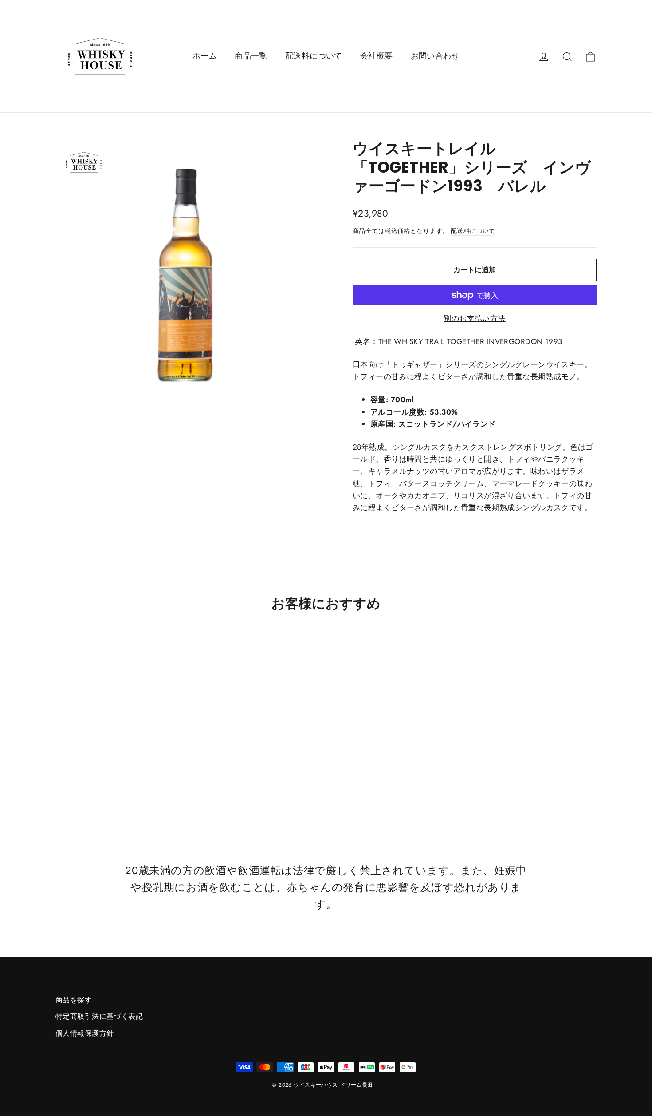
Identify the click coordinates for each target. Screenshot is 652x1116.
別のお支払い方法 (474, 318)
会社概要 (376, 56)
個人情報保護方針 (84, 1033)
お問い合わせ (435, 56)
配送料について (313, 56)
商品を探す (73, 1000)
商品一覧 (251, 56)
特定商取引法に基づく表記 (99, 1016)
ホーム (204, 56)
